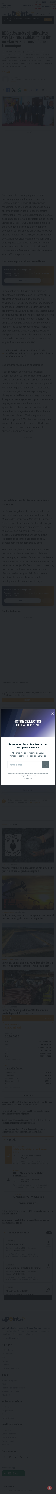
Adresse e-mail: (24, 764)
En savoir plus (28, 778)
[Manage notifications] (49, 1488)
